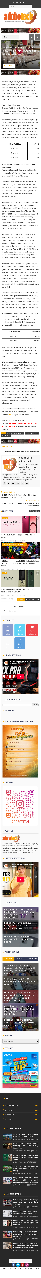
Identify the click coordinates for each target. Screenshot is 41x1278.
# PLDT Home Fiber (32, 433)
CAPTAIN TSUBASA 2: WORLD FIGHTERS (14, 544)
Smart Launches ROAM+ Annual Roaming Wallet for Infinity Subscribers (25, 1146)
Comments (32, 959)
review (8, 1119)
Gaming (8, 1110)
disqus (28, 599)
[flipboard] (27, 2)
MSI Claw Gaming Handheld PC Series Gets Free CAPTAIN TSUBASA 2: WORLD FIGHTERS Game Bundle (20, 563)
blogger (21, 599)
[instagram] (14, 2)
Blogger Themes (20, 1275)
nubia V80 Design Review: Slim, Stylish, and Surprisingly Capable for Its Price (20, 1022)
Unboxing (9, 1115)
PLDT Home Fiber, (14, 62)
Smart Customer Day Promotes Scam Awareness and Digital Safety (25, 1169)
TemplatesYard (21, 1272)
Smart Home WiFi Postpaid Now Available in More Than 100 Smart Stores (25, 1157)
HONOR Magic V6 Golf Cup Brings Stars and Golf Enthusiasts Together (18, 925)
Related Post (7, 511)
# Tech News (6, 436)
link (9, 415)
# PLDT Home (18, 433)
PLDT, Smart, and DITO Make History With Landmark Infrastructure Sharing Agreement (25, 1180)
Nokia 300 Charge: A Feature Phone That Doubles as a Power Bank (17, 591)
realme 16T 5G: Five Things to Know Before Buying (18, 536)
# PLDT (9, 433)
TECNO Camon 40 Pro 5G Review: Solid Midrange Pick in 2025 (19, 982)
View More (35, 511)
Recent (20, 959)
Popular (9, 959)
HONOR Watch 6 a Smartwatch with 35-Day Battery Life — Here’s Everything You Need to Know (25, 1245)
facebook (36, 599)
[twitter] (20, 2)
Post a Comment (10, 611)
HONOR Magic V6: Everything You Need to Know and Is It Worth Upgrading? (25, 1234)
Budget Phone (11, 1106)
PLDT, (31, 59)
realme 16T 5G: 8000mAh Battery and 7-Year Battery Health (18, 939)
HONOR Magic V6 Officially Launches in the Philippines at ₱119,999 (25, 1223)
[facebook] (23, 2)
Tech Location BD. (20, 1268)
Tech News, (24, 62)
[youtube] (17, 2)
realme (5, 518)
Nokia (4, 573)
